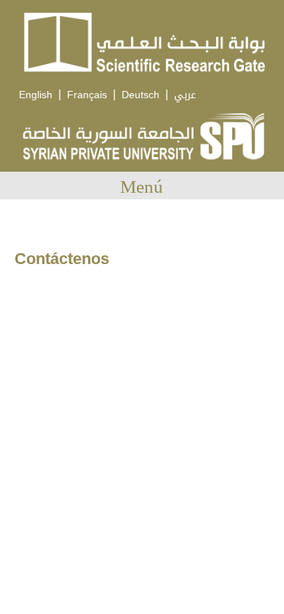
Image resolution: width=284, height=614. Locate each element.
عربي (185, 95)
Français (87, 95)
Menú (141, 186)
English (35, 95)
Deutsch (140, 95)
